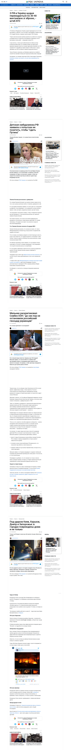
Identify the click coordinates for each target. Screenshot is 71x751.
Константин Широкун (50, 46)
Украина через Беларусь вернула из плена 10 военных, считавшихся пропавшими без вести (52, 26)
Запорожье (16, 728)
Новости (13, 4)
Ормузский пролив (34, 7)
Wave (45, 4)
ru (6, 1)
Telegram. (21, 612)
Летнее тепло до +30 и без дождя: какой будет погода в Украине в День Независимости (53, 181)
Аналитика (20, 4)
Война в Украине (42, 7)
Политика (26, 4)
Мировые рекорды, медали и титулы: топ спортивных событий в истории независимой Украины (53, 176)
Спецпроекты (56, 4)
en (4, 1)
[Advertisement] (26, 190)
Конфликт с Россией (22, 10)
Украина (31, 93)
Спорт (41, 4)
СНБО (11, 93)
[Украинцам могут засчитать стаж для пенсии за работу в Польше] (53, 542)
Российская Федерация (24, 93)
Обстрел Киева (22, 728)
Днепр (11, 728)
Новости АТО (37, 93)
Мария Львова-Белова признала (32, 254)
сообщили (35, 692)
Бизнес (32, 4)
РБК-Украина (16, 93)
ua (2, 1)
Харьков (28, 728)
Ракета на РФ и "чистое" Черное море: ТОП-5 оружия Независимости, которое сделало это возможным (52, 51)
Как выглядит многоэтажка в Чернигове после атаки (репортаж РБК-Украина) (52, 171)
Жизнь (37, 4)
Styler (50, 4)
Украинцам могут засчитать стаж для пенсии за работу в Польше (51, 550)
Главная (11, 10)
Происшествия (21, 518)
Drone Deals (28, 7)
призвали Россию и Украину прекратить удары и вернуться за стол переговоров (26, 474)
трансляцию (36, 367)
